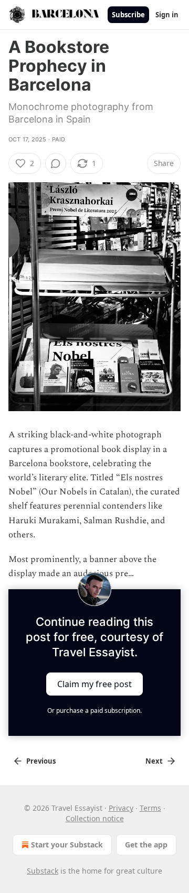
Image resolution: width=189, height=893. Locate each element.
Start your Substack (67, 845)
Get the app (146, 845)
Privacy (121, 808)
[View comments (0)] (55, 163)
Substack (42, 871)
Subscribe (128, 14)
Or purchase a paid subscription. (94, 710)
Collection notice (95, 818)
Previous (41, 761)
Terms (150, 808)
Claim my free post (94, 684)
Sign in (166, 14)
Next (154, 761)
